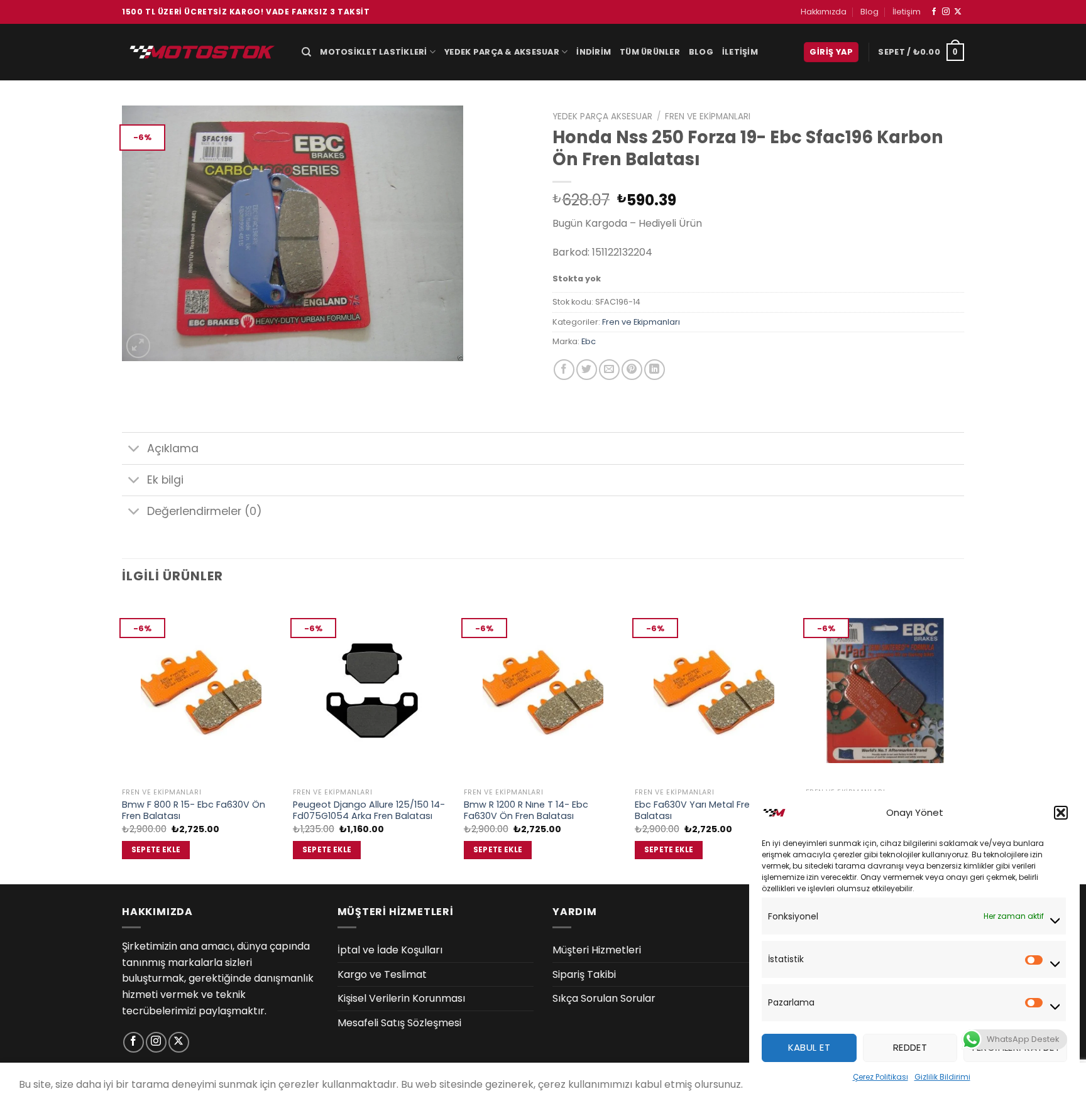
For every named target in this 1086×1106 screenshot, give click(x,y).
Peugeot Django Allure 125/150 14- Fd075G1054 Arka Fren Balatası (369, 810)
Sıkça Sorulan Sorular (603, 998)
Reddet (910, 1047)
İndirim (593, 51)
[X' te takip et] (958, 12)
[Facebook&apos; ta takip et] (934, 12)
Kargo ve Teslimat (382, 974)
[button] (1061, 812)
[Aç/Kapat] (134, 450)
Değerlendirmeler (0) (204, 511)
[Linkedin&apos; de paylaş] (654, 369)
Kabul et (809, 1047)
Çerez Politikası (880, 1076)
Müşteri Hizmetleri (596, 950)
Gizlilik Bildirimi (942, 1076)
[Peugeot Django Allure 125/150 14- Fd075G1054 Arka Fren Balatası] (372, 690)
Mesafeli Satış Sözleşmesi (399, 1023)
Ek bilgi (165, 479)
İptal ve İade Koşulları (389, 950)
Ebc (588, 341)
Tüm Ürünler (650, 51)
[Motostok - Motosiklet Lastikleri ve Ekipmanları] (202, 52)
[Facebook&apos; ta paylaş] (564, 369)
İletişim (906, 11)
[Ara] (306, 52)
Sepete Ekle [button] (156, 850)
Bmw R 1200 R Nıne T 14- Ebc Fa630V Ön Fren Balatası (526, 810)
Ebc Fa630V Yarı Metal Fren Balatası (695, 810)
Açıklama (173, 448)
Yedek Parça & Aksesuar (501, 51)
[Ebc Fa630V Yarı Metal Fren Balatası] (714, 690)
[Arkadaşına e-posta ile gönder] (609, 369)
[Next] (963, 740)
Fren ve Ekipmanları (707, 116)
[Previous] (122, 740)
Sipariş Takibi (584, 974)
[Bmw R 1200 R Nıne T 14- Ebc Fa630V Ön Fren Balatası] (543, 690)
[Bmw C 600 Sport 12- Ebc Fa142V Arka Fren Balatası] (885, 690)
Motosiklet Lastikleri (373, 51)
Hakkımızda (824, 11)
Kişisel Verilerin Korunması (401, 998)
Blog (869, 11)
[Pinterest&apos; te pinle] (632, 369)
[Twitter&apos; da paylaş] (586, 369)
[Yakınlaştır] (138, 345)
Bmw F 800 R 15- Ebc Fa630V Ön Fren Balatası (193, 810)
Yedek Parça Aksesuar (602, 116)
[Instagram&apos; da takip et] (946, 12)
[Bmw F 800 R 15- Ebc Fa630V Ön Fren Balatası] (201, 690)
